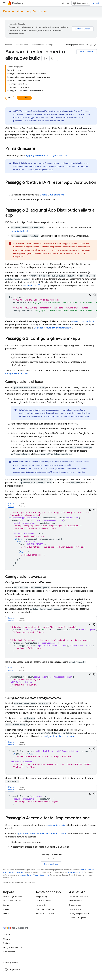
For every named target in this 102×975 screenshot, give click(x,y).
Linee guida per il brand (79, 913)
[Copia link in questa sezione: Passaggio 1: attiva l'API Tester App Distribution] (8, 187)
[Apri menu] (4, 3)
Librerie (6, 909)
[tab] (10, 504)
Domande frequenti (77, 918)
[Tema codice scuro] (90, 295)
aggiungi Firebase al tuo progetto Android (46, 155)
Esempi (6, 905)
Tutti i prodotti (9, 951)
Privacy (15, 962)
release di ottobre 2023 (82, 321)
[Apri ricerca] (63, 3)
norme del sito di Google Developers (34, 875)
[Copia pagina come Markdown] (52, 58)
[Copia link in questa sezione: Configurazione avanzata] (48, 576)
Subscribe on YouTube (45, 909)
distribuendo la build (55, 825)
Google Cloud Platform (12, 947)
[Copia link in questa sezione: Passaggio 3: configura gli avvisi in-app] (82, 338)
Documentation (13, 11)
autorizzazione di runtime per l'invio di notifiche (49, 465)
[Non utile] (95, 45)
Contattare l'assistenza (78, 896)
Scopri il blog (41, 896)
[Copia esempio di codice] (94, 295)
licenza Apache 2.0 (75, 872)
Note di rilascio (75, 909)
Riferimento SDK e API (12, 901)
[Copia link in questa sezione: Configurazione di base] (45, 382)
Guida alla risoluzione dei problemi (41, 833)
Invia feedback (86, 52)
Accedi (95, 3)
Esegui (50, 44)
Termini (6, 962)
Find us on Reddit (43, 901)
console (51, 194)
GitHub (6, 913)
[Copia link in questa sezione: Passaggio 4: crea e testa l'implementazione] (92, 818)
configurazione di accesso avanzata (60, 736)
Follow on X (41, 905)
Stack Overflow (75, 901)
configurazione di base (16, 373)
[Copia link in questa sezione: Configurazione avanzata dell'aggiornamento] (63, 698)
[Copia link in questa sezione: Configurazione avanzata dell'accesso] (54, 582)
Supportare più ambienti (42, 169)
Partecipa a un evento (45, 913)
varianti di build (18, 231)
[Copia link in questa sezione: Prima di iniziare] (38, 148)
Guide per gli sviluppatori (13, 896)
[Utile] (91, 45)
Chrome (6, 939)
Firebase (8, 44)
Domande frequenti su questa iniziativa (52, 328)
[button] (10, 504)
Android (25, 98)
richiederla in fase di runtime (69, 472)
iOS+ (10, 98)
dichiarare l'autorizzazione (38, 472)
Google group (75, 905)
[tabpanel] (51, 539)
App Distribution (37, 11)
